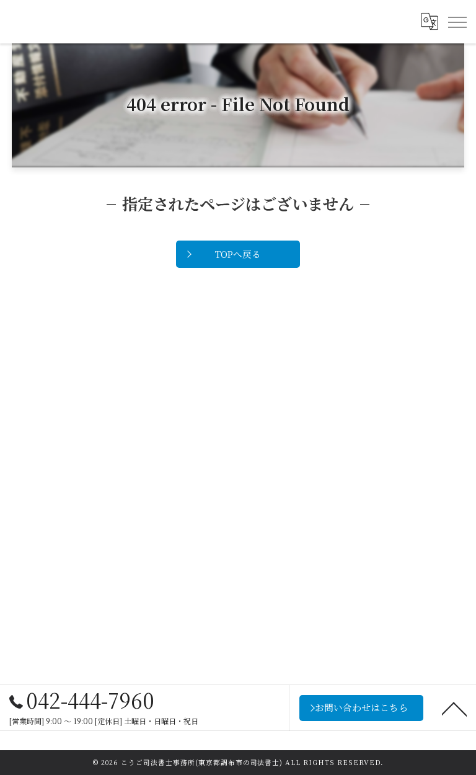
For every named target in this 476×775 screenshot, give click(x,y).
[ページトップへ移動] (454, 708)
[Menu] (457, 21)
